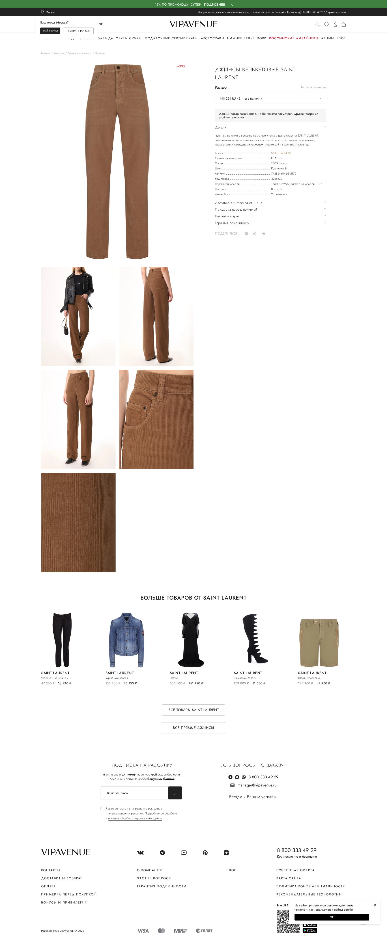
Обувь (121, 38)
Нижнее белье (241, 38)
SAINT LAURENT (281, 153)
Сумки (135, 38)
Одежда (105, 38)
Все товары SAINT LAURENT (193, 709)
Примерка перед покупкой (69, 894)
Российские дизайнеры (293, 38)
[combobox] (270, 98)
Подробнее (214, 4)
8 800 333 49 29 (314, 12)
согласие (120, 808)
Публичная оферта (295, 870)
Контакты (50, 870)
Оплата (48, 886)
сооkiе (348, 909)
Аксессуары (212, 38)
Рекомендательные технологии (309, 894)
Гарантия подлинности (162, 886)
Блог (341, 38)
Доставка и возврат (61, 878)
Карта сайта (288, 878)
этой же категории (231, 117)
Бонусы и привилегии (64, 902)
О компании (150, 870)
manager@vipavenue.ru (257, 785)
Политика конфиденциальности (311, 886)
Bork (262, 38)
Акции (327, 38)
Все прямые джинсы (193, 727)
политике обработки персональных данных (135, 818)
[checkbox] (139, 813)
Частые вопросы (154, 878)
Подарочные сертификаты (171, 38)
